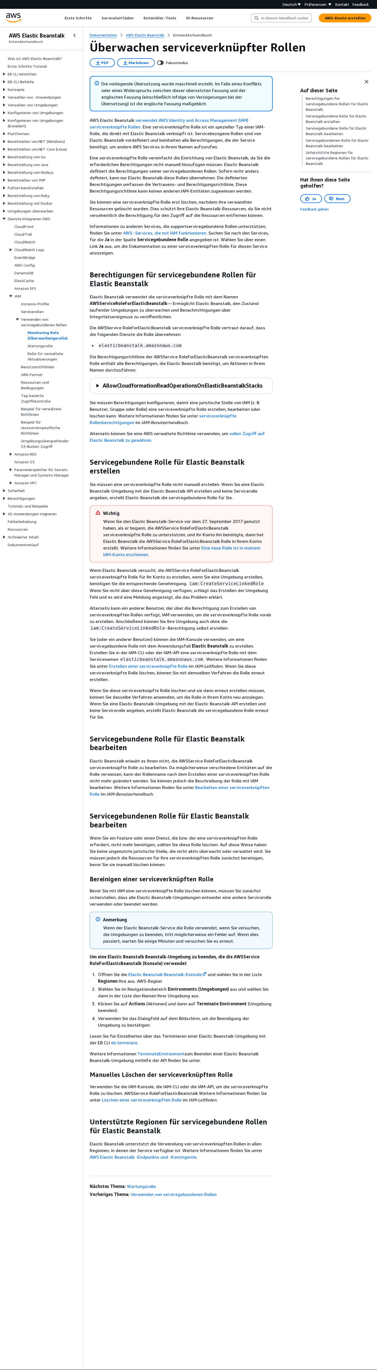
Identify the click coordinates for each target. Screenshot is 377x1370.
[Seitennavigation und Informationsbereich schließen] (366, 81)
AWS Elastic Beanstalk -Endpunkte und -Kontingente (143, 1157)
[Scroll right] (217, 18)
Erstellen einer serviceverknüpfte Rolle (148, 666)
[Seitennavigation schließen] (74, 35)
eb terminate (124, 1042)
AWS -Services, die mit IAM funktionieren (164, 233)
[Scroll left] (60, 18)
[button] (178, 385)
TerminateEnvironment (160, 1053)
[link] (192, 35)
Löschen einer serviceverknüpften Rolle (142, 1100)
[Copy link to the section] (85, 275)
